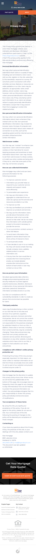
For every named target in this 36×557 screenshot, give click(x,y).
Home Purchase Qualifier (8, 507)
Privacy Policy (11, 529)
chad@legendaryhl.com (22, 443)
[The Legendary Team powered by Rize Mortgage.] (17, 3)
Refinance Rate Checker (7, 509)
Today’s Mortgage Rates (7, 512)
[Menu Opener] (2, 3)
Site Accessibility (5, 514)
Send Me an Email (23, 511)
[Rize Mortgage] (18, 491)
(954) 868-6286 (19, 7)
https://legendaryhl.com (10, 56)
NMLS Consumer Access (22, 529)
